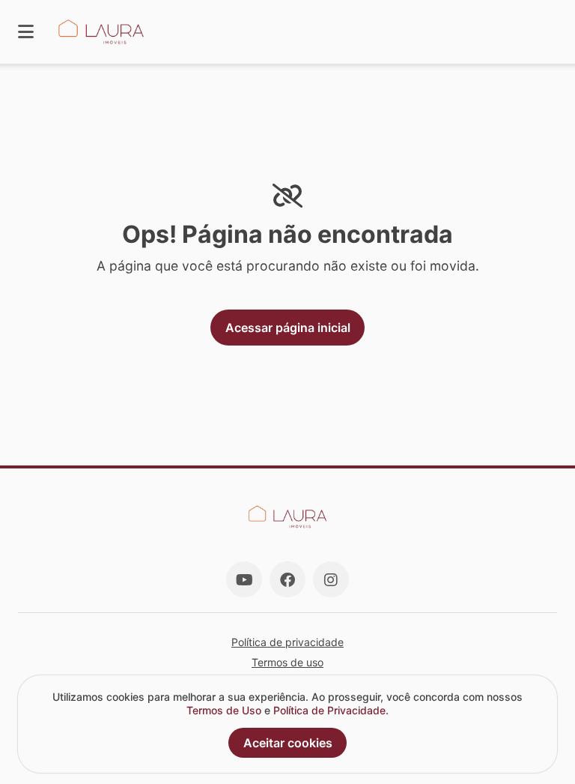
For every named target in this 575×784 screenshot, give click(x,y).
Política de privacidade (287, 642)
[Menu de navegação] (26, 32)
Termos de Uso (223, 710)
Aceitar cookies (287, 742)
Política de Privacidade (329, 710)
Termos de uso (287, 662)
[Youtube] (244, 579)
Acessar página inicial (287, 327)
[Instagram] (331, 579)
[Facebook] (287, 579)
